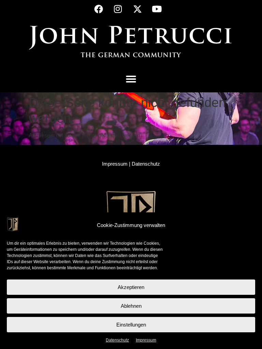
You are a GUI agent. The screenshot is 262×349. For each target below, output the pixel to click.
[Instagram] (118, 9)
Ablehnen (131, 306)
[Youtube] (157, 9)
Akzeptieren (131, 287)
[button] (131, 79)
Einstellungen (131, 325)
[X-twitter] (137, 9)
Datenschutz (117, 340)
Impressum (146, 340)
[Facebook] (98, 9)
